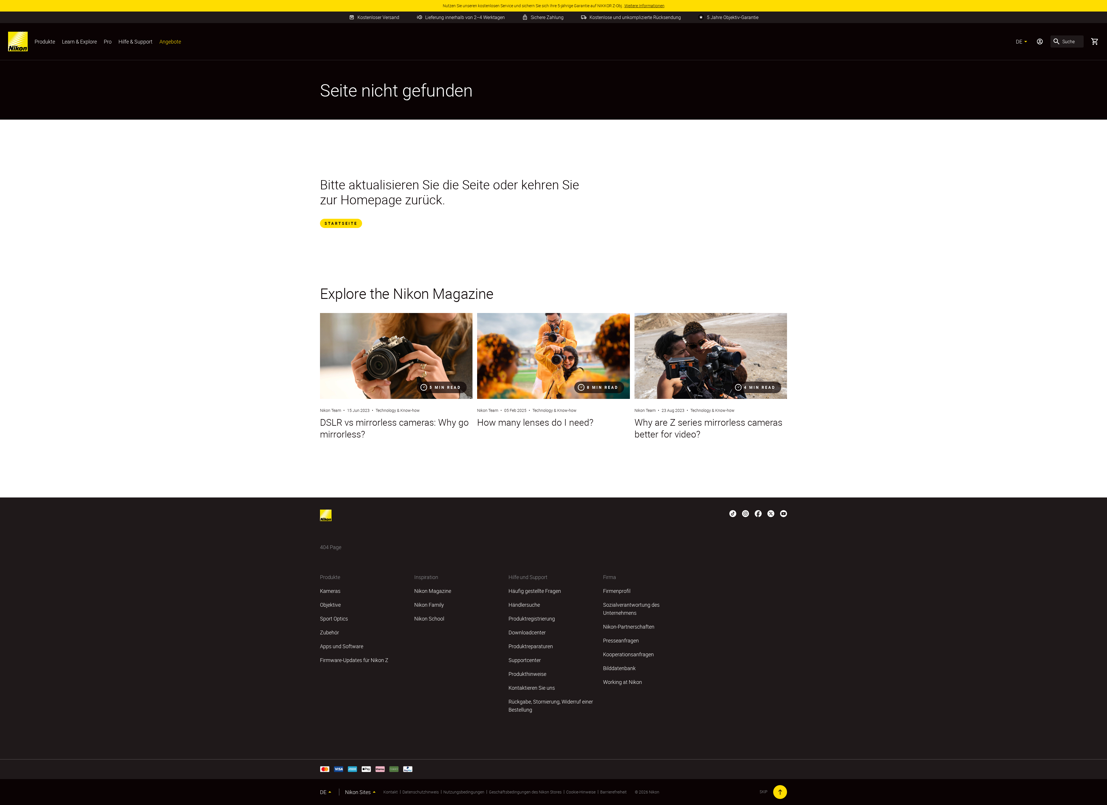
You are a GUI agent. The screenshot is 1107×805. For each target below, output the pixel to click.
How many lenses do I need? (535, 422)
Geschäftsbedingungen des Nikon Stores (525, 792)
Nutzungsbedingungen (463, 792)
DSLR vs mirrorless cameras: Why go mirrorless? (394, 428)
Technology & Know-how (398, 410)
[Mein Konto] (1039, 41)
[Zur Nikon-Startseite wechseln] (18, 41)
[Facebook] (758, 513)
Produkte (45, 41)
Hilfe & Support (135, 41)
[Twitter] (770, 513)
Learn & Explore (79, 41)
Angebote (170, 41)
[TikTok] (732, 513)
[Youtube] (783, 513)
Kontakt (390, 792)
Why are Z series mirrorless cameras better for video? (708, 428)
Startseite (341, 223)
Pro (108, 41)
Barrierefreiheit (613, 792)
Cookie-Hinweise (581, 792)
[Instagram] (745, 513)
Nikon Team (330, 410)
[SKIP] (780, 792)
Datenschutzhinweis (420, 792)
